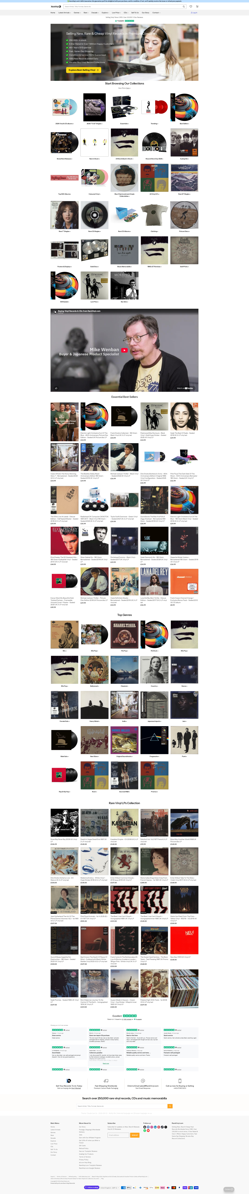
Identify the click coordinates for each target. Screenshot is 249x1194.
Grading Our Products (86, 1154)
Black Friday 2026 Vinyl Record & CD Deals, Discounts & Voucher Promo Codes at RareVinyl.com (119, 1176)
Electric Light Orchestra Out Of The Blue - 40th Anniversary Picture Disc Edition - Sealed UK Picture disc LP (94, 435)
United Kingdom (108, 1188)
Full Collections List (84, 1176)
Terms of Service (85, 1157)
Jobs (80, 1135)
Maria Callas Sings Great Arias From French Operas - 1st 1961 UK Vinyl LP (154, 879)
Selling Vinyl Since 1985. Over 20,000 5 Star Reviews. (124, 17)
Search (53, 1176)
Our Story (145, 13)
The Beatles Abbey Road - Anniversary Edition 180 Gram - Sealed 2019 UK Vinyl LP (92, 476)
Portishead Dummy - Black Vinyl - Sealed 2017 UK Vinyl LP (123, 558)
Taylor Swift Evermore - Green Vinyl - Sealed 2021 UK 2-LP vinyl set (124, 518)
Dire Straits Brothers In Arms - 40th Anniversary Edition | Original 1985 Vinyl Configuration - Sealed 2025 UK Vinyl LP (153, 477)
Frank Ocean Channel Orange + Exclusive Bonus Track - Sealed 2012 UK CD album (184, 600)
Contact (156, 13)
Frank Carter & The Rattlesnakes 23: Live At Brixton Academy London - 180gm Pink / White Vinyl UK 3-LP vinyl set (124, 960)
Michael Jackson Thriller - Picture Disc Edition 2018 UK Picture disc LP (94, 599)
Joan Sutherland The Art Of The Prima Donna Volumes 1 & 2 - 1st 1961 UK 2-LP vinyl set (64, 918)
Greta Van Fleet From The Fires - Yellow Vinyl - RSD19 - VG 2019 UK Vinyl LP (183, 918)
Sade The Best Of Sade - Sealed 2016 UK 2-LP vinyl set (182, 434)
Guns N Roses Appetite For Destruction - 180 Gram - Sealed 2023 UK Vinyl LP (63, 959)
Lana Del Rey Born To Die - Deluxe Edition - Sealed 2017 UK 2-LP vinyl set (153, 600)
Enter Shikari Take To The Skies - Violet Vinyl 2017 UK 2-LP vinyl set (183, 879)
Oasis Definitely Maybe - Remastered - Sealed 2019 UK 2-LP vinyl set (123, 600)
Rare (86, 13)
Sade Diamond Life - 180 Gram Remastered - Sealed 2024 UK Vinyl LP (153, 559)
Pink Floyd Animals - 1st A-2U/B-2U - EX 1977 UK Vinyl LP (94, 917)
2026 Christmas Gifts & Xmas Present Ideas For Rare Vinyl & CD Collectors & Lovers (75, 1178)
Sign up (135, 1135)
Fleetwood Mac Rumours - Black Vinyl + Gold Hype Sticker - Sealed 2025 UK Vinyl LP (153, 435)
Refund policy (73, 1176)
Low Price (116, 13)
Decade (95, 13)
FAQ (102, 1178)
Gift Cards (82, 1145)
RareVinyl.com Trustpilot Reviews (90, 1165)
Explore (105, 13)
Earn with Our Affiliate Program (90, 1138)
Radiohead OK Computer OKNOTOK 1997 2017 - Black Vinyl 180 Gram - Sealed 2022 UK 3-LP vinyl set (95, 519)
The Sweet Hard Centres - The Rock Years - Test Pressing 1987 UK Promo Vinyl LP (154, 959)
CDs (125, 13)
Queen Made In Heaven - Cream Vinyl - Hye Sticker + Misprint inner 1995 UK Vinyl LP (123, 1002)
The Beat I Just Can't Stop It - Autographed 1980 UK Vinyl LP (122, 917)
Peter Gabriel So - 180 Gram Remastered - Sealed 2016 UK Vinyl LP (94, 559)
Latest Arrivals (64, 13)
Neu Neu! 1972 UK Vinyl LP (180, 957)
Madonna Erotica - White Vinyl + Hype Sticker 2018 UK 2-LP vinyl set (94, 879)
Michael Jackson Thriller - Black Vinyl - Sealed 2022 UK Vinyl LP (124, 475)
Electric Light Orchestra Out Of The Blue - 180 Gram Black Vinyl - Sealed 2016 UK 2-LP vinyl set (184, 519)
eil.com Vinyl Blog (85, 1162)
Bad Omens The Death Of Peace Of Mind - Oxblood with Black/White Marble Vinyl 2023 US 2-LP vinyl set (94, 959)
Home (53, 13)
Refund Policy (83, 1148)
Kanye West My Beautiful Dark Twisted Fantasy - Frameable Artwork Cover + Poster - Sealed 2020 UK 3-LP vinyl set (63, 601)
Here (128, 88)
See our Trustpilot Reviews (88, 1151)
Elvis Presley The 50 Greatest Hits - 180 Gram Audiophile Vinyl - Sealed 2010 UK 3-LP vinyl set (64, 559)
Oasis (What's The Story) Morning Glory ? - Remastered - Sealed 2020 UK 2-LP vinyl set (64, 476)
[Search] (183, 6)
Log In (194, 13)
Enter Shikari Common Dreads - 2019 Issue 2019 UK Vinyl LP (122, 879)
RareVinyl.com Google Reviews (89, 1168)
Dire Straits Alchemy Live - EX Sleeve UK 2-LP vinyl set (62, 879)
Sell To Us (135, 13)
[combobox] (122, 6)
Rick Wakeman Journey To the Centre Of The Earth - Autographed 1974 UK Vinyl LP (94, 1002)
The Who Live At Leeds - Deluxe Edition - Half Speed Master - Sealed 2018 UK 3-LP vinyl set (64, 519)
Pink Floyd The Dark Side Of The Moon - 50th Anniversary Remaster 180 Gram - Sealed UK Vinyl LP (183, 476)
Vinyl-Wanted (76, 1088)
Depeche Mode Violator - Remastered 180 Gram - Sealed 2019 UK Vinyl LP (184, 559)
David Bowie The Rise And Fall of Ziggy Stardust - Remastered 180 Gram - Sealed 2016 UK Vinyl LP (153, 519)
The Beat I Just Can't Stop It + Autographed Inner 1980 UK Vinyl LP (154, 917)
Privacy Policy (83, 1160)
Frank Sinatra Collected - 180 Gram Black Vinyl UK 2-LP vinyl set (123, 434)
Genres (77, 13)
